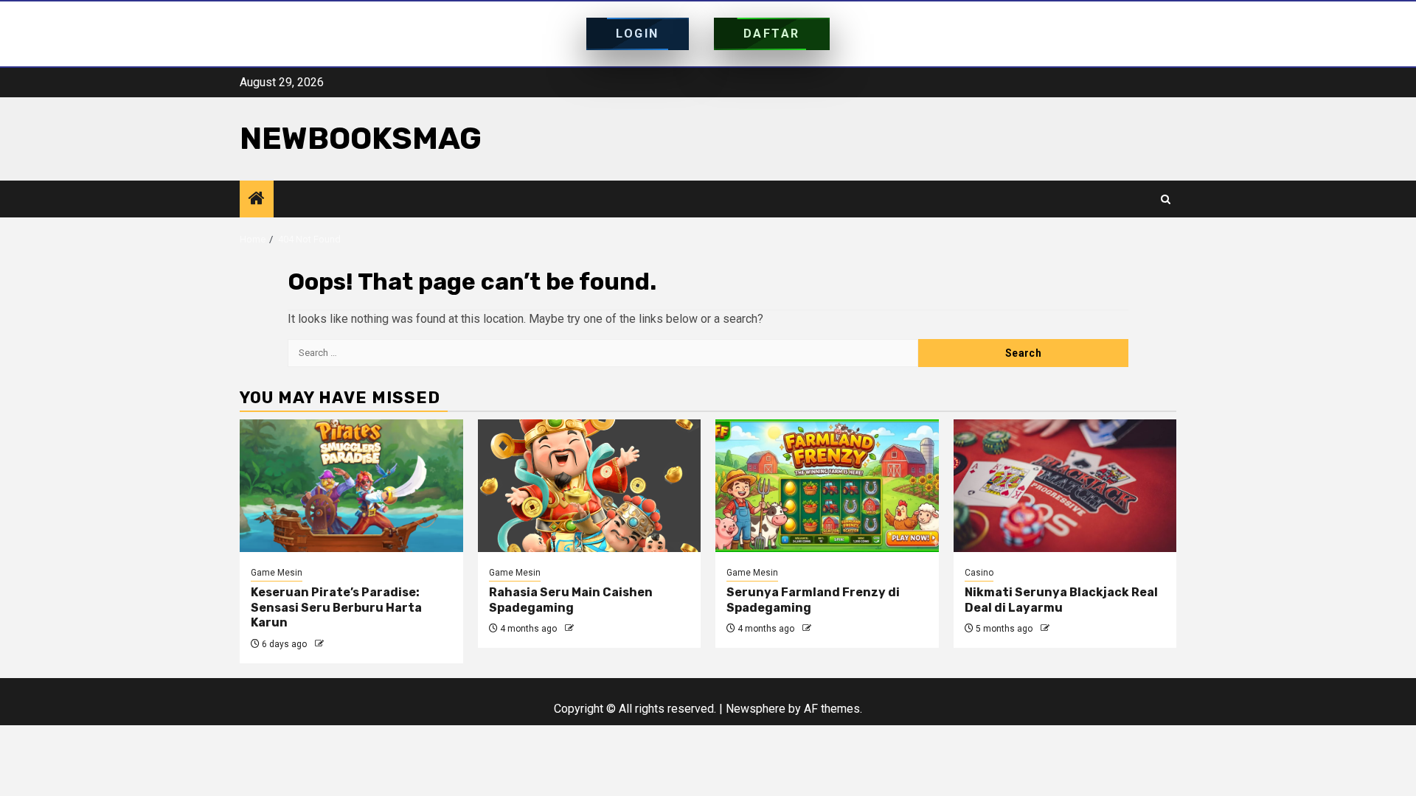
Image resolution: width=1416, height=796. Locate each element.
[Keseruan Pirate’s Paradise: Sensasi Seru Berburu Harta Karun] (351, 485)
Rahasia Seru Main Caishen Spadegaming (571, 600)
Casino (979, 573)
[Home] (257, 199)
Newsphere (755, 709)
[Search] (1165, 199)
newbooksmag (361, 138)
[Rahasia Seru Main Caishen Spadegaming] (589, 485)
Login (637, 34)
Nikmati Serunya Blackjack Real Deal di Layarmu (1061, 600)
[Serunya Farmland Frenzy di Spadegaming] (827, 485)
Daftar (771, 34)
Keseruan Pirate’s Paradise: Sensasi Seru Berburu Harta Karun (336, 607)
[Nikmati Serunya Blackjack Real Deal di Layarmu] (1065, 485)
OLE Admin (348, 644)
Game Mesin (276, 573)
